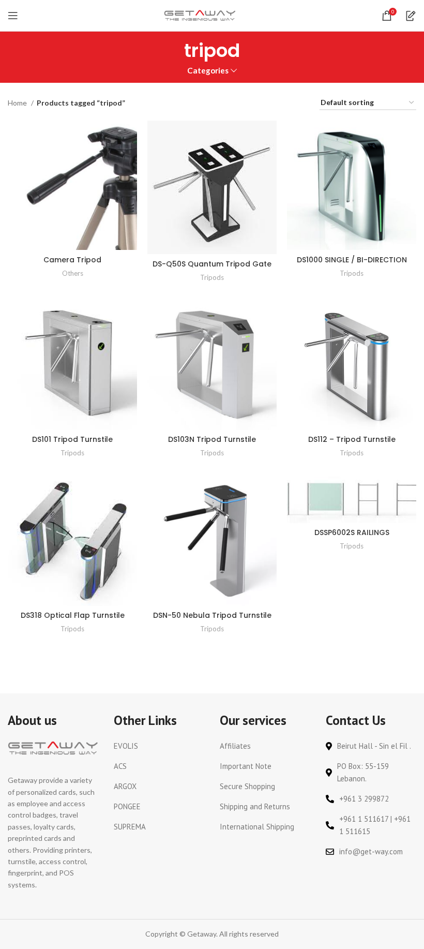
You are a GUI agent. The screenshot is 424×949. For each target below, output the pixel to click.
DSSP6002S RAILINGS (351, 532)
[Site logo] (200, 14)
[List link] (159, 746)
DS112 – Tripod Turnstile (352, 439)
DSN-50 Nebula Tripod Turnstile (212, 615)
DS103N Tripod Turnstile (212, 439)
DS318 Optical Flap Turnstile (73, 615)
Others (72, 273)
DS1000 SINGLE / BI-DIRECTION (352, 260)
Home (18, 102)
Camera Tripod (72, 260)
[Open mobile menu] (13, 15)
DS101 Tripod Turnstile (72, 439)
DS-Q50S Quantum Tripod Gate (212, 264)
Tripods (212, 277)
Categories (208, 71)
